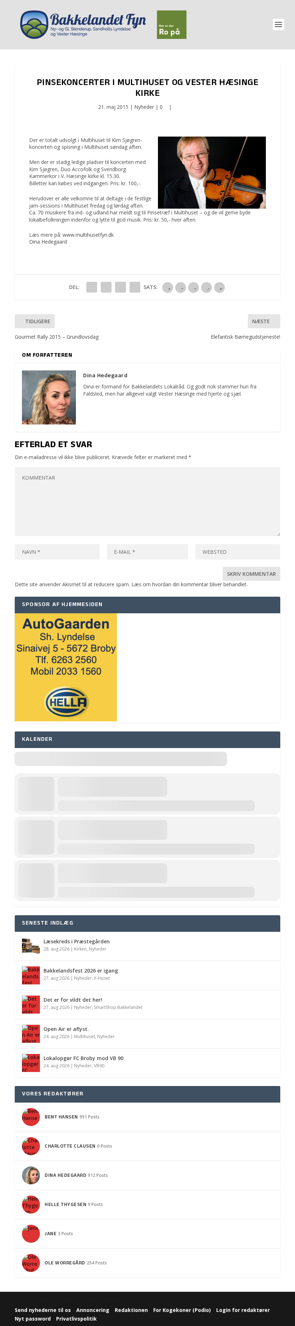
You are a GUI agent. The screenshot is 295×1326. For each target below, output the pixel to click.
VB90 (99, 1066)
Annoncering (92, 1310)
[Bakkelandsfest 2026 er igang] (31, 975)
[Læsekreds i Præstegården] (31, 946)
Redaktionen (131, 1310)
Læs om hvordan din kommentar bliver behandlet (188, 584)
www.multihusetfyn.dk (88, 234)
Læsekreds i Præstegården (77, 941)
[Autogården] (66, 719)
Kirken (80, 949)
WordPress (115, 1300)
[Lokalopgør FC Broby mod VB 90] (31, 1063)
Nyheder (144, 106)
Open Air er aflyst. (66, 1028)
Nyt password (33, 1318)
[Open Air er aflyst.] (31, 1034)
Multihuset (84, 1036)
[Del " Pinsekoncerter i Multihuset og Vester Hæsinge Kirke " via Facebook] (92, 287)
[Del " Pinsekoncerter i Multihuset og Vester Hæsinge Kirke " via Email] (120, 287)
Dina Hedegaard (48, 241)
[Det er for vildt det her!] (31, 1005)
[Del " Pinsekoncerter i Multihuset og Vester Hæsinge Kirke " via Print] (135, 287)
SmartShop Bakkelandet (118, 1007)
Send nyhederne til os (43, 1310)
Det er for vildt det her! (73, 999)
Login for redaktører (243, 1310)
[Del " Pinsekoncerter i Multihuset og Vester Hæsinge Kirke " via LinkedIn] (106, 287)
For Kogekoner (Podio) (182, 1310)
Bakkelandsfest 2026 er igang (81, 970)
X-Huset (102, 978)
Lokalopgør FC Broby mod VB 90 (83, 1058)
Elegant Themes (59, 1300)
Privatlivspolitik (76, 1318)
